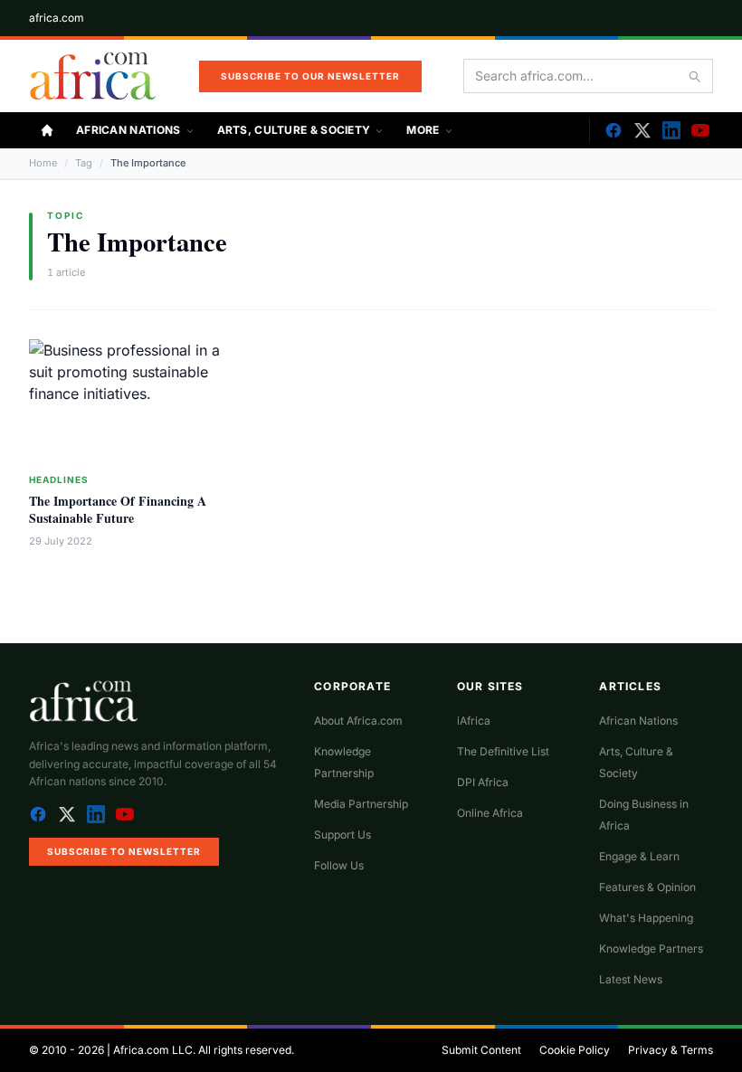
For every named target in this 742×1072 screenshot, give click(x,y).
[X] (642, 130)
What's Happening (646, 918)
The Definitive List (503, 751)
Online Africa (490, 813)
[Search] (694, 76)
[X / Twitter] (67, 814)
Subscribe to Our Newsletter (310, 76)
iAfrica (473, 720)
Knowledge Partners (651, 948)
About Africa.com (358, 720)
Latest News (630, 979)
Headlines (59, 479)
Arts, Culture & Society (294, 130)
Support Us (342, 834)
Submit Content (481, 1050)
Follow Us (339, 865)
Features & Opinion (647, 887)
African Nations (128, 130)
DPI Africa (483, 782)
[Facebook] (613, 130)
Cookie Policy (574, 1050)
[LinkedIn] (671, 130)
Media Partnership (361, 804)
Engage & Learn (639, 856)
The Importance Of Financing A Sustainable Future (117, 509)
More (422, 130)
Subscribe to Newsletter (124, 851)
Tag (83, 163)
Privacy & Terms (670, 1050)
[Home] (47, 130)
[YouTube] (700, 130)
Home (43, 163)
